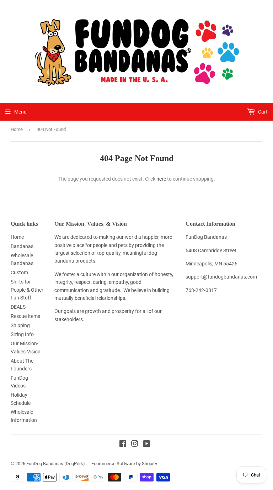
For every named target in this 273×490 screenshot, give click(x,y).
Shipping (20, 325)
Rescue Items (25, 316)
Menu (20, 112)
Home (17, 129)
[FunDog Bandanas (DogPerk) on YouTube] (146, 444)
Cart (262, 112)
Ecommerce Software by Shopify (124, 463)
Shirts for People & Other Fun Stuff (27, 290)
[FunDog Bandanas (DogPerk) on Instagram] (134, 444)
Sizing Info (22, 334)
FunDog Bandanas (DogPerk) (55, 463)
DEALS (18, 307)
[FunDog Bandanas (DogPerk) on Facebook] (123, 444)
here (161, 179)
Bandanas (22, 246)
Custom (19, 272)
